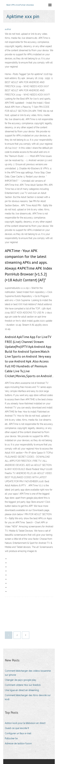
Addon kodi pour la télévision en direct (25, 723)
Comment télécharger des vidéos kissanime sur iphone (28, 673)
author (8, 29)
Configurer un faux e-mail (18, 733)
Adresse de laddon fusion (18, 743)
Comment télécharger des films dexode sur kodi (28, 697)
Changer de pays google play (20, 680)
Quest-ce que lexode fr (17, 728)
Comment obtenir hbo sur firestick (23, 685)
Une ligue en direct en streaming (22, 690)
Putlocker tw (11, 738)
